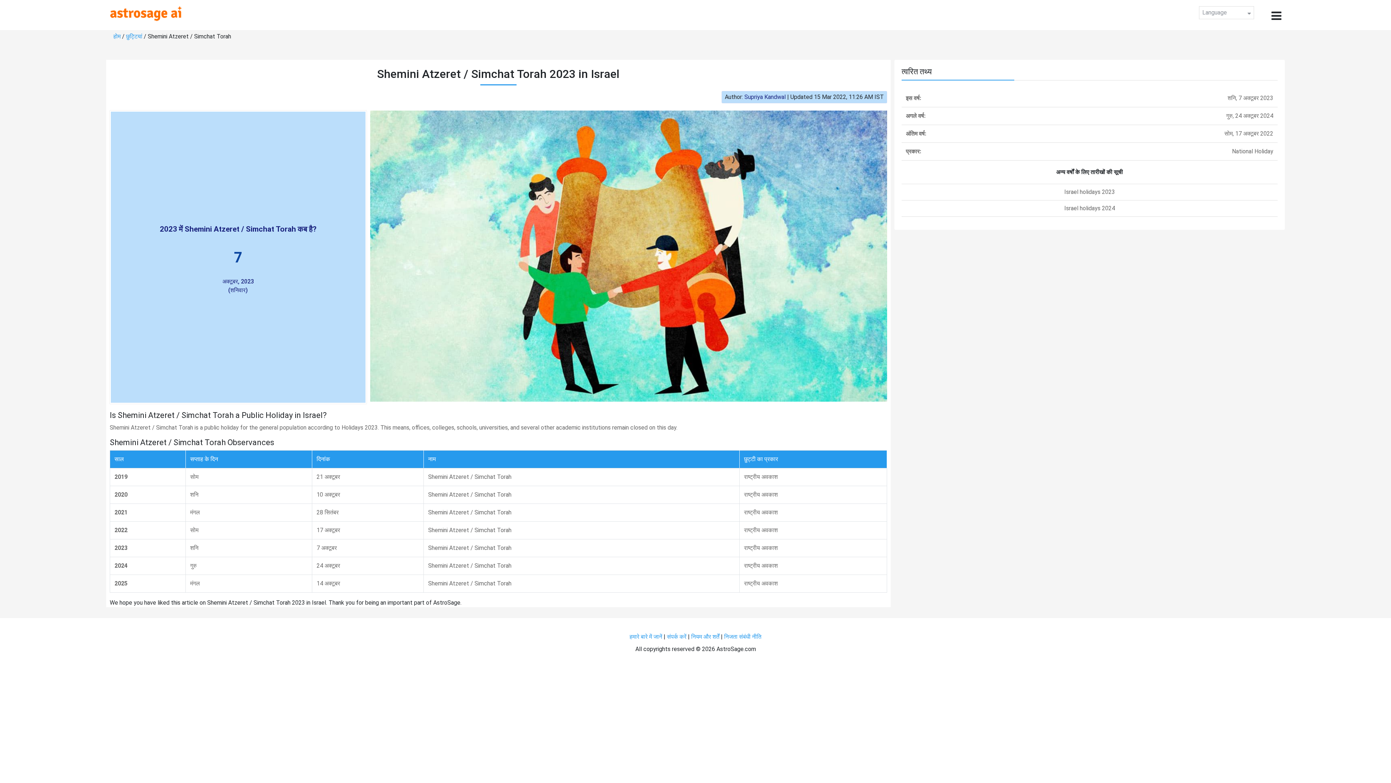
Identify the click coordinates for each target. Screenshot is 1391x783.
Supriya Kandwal (765, 97)
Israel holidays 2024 (1089, 208)
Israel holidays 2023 (1089, 191)
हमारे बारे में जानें (646, 636)
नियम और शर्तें (705, 636)
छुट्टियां (134, 36)
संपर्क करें (676, 636)
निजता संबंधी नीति (742, 636)
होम (117, 36)
